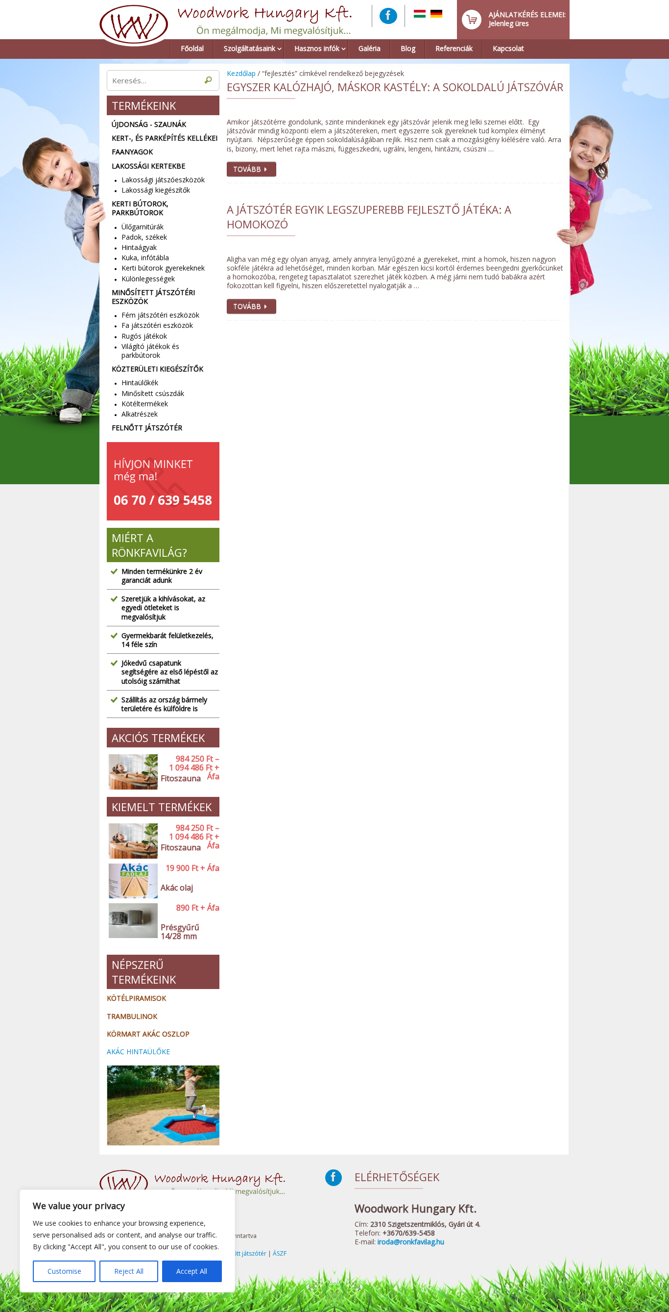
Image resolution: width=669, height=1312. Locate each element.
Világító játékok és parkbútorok (150, 351)
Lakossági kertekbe (148, 166)
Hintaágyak (139, 247)
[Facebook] (388, 16)
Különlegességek (148, 278)
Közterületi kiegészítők (157, 369)
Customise (64, 1271)
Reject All (128, 1271)
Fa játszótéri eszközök (157, 325)
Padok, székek (144, 237)
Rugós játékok (144, 336)
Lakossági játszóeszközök (163, 179)
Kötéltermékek (144, 403)
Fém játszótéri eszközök (160, 315)
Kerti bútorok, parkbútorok (140, 208)
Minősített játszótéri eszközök (153, 297)
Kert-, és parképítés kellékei (164, 138)
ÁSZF (280, 1253)
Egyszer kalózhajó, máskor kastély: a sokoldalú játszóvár (395, 86)
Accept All (191, 1271)
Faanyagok (132, 152)
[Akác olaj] (131, 881)
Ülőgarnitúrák (142, 226)
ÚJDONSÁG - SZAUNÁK (149, 124)
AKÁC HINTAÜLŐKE (138, 1051)
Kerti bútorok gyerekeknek (163, 267)
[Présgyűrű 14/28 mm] (131, 925)
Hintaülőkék (139, 382)
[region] (127, 1240)
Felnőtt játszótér (147, 427)
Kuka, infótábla (145, 257)
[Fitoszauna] (131, 772)
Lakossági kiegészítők (155, 190)
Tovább (247, 168)
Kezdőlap (241, 73)
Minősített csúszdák (152, 393)
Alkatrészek (139, 414)
